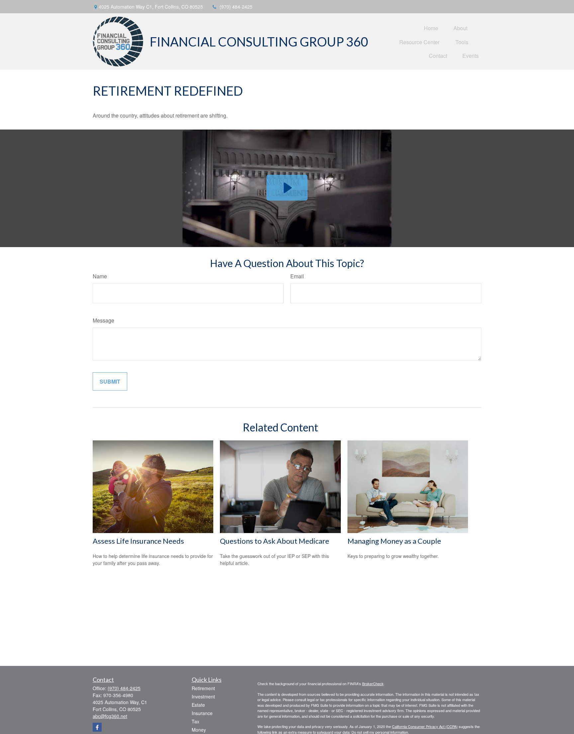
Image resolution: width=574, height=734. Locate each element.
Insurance (202, 713)
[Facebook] (97, 727)
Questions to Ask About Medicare (274, 540)
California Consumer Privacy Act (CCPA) (425, 726)
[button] (431, 28)
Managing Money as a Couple (394, 540)
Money (199, 729)
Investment (203, 696)
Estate (198, 704)
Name (100, 276)
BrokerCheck (373, 683)
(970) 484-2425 (236, 6)
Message (103, 320)
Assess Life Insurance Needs (138, 540)
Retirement (203, 688)
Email (297, 276)
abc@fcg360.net (110, 716)
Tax (195, 721)
